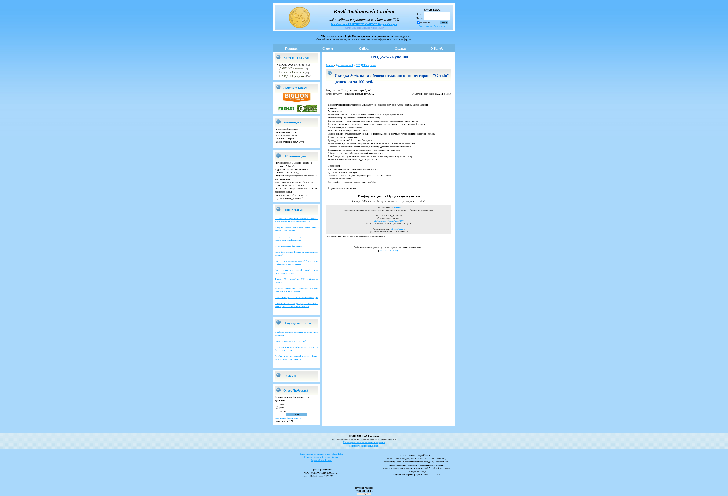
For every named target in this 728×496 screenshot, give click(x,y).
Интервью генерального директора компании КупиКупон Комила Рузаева (296, 290)
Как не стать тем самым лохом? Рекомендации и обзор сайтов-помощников (296, 262)
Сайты (364, 48)
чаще (281, 403)
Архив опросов (294, 417)
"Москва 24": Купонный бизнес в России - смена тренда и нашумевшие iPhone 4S (296, 220)
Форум (327, 48)
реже (281, 407)
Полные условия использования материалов (364, 442)
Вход (395, 250)
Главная (291, 48)
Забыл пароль (425, 26)
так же (282, 410)
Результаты (280, 417)
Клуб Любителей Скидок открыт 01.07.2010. (321, 453)
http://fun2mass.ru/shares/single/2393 (389, 220)
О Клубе (436, 48)
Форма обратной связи (321, 460)
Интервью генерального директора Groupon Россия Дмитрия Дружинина (296, 238)
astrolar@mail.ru (398, 228)
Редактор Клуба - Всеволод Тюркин (321, 456)
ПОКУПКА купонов (291, 72)
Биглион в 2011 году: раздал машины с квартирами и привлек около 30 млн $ (296, 305)
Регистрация (439, 26)
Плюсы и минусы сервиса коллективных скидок (296, 297)
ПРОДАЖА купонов (291, 64)
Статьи (400, 48)
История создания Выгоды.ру (288, 245)
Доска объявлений (344, 65)
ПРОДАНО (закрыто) (292, 76)
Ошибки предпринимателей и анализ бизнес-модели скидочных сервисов (296, 357)
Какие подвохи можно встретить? (290, 340)
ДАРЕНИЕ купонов (291, 68)
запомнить (425, 22)
